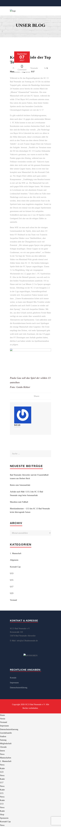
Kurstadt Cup (15, 567)
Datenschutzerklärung (18, 688)
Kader (2, 768)
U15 (11, 580)
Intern (2, 751)
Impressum (14, 683)
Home (2, 715)
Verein (2, 719)
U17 (32, 72)
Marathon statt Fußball (19, 502)
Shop (2, 814)
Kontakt (13, 678)
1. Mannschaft (15, 553)
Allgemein (14, 560)
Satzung (3, 740)
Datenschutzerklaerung (9, 729)
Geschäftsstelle (6, 733)
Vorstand (13, 600)
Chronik (3, 747)
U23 (11, 593)
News (2, 754)
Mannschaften (5, 758)
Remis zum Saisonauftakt (20, 485)
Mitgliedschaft (5, 743)
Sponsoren (4, 818)
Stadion (3, 736)
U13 (11, 573)
